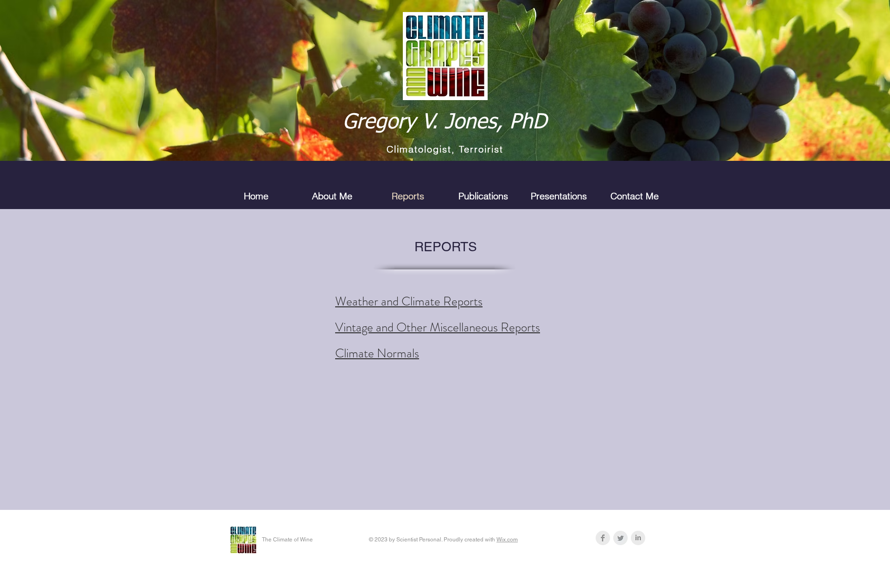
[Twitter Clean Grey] (620, 538)
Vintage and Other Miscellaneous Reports (437, 327)
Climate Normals (377, 353)
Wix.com (507, 539)
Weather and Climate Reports (409, 301)
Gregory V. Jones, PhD (445, 122)
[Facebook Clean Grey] (603, 538)
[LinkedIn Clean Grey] (638, 538)
